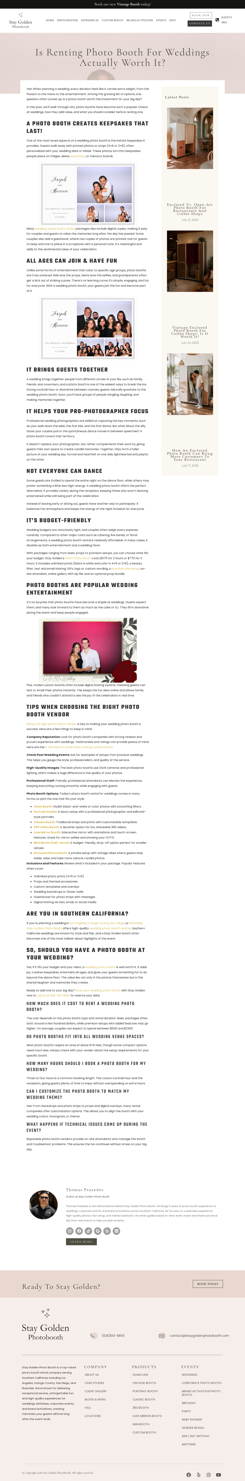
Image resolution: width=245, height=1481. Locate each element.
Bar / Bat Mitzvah (195, 1436)
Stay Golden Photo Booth (44, 928)
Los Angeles (78, 923)
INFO (172, 20)
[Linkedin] (116, 1231)
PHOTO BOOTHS (67, 20)
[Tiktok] (88, 1231)
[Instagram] (70, 1231)
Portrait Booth (145, 1391)
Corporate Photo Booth (201, 1383)
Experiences (89, 20)
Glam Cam (140, 1375)
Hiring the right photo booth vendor (52, 724)
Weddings (189, 1375)
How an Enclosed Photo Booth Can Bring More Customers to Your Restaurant (190, 455)
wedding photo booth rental (55, 229)
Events (161, 20)
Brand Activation (139, 20)
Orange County (98, 923)
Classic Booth (144, 1399)
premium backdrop (125, 569)
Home (50, 20)
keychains (78, 156)
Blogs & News (95, 1399)
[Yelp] (107, 1231)
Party (186, 1411)
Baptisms (189, 1444)
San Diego (117, 923)
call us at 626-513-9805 (53, 995)
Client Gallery (96, 1391)
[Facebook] (79, 1231)
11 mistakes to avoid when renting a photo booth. (79, 747)
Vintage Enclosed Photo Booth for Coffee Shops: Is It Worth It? (189, 332)
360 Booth (141, 1408)
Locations (93, 1416)
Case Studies (94, 1383)
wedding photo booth (100, 967)
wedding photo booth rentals (110, 928)
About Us (92, 1375)
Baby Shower (192, 1419)
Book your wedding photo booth (98, 990)
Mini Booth (141, 1424)
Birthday (189, 1403)
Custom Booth (112, 20)
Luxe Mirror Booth (147, 1416)
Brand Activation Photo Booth (201, 1393)
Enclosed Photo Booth (50, 853)
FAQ (88, 1408)
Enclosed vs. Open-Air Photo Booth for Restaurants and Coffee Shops (190, 209)
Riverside (135, 923)
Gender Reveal (193, 1428)
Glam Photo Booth (78, 558)
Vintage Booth (128, 4)
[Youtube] (218, 1474)
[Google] (98, 1231)
